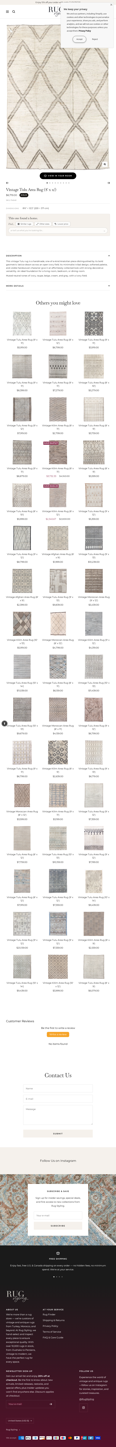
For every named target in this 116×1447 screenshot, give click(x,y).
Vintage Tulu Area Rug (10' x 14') (22, 684)
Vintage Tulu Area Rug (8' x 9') (94, 427)
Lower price (63, 224)
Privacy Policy (50, 1326)
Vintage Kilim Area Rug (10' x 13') (22, 641)
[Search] (13, 11)
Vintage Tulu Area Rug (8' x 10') (94, 384)
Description (14, 255)
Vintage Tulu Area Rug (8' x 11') (58, 684)
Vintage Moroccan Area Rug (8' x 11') (58, 727)
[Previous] (7, 183)
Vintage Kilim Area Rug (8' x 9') (58, 770)
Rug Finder (49, 1314)
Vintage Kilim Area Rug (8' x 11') (58, 427)
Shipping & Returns (53, 1320)
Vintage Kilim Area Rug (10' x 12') (58, 984)
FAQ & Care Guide (53, 1337)
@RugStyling (86, 1399)
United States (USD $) (18, 1420)
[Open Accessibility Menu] (5, 723)
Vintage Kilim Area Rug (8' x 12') (58, 513)
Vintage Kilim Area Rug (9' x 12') (94, 641)
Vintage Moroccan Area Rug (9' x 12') (94, 599)
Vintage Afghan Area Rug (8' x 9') (58, 556)
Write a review (58, 1034)
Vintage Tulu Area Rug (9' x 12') (22, 427)
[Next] (108, 183)
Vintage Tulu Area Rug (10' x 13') (94, 684)
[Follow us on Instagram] (83, 1408)
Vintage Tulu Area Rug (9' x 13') (94, 556)
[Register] (51, 1404)
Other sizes (44, 224)
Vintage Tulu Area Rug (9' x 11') (22, 341)
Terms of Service (52, 1331)
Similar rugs (26, 224)
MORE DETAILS (15, 286)
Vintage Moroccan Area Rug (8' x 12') (58, 641)
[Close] (111, 4)
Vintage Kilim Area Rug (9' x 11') (58, 813)
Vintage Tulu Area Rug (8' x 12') (58, 341)
